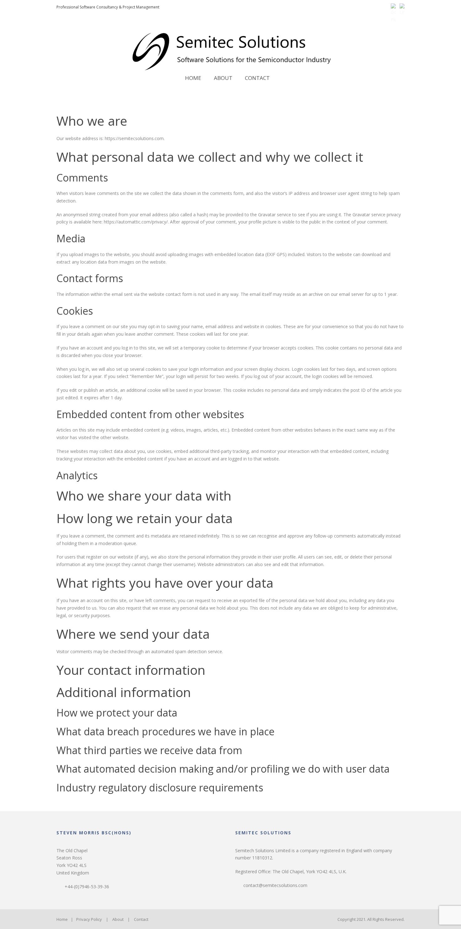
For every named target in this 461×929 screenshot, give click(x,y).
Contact (257, 77)
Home (193, 77)
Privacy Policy (89, 919)
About (223, 77)
